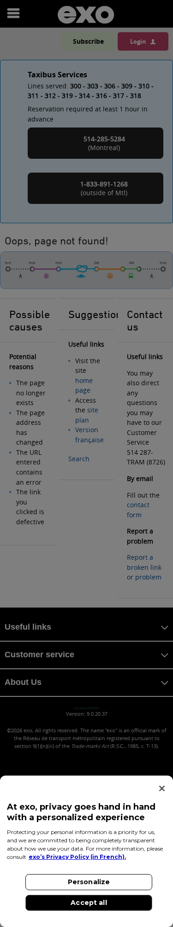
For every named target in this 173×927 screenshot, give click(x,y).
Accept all (89, 902)
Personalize (89, 882)
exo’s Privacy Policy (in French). (77, 856)
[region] (86, 851)
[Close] (162, 788)
